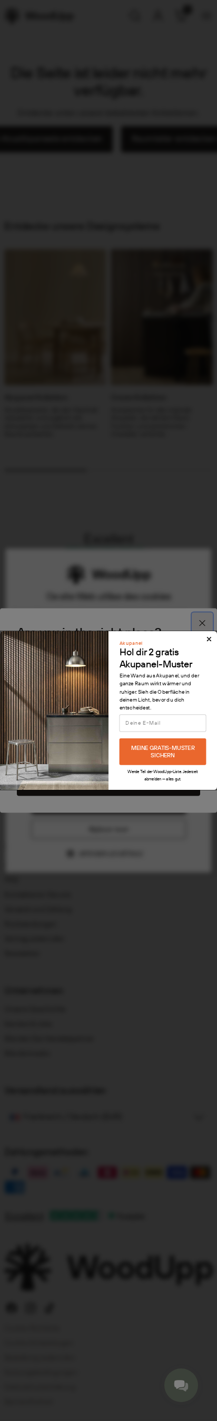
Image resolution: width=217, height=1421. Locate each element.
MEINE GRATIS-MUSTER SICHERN (163, 752)
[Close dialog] (209, 639)
